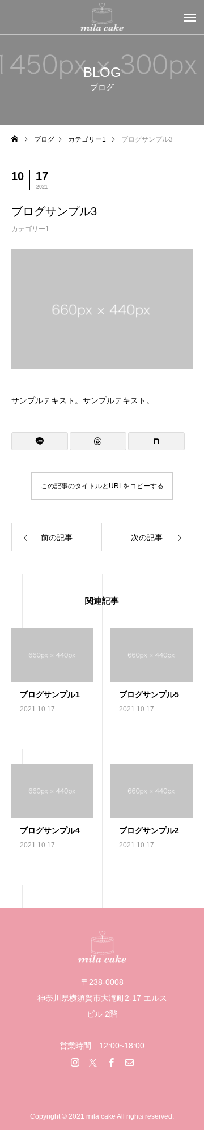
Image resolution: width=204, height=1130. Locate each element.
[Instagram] (74, 1062)
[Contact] (129, 1062)
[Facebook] (111, 1062)
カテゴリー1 (30, 229)
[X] (93, 1062)
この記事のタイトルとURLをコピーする (102, 486)
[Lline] (39, 441)
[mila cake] (102, 17)
